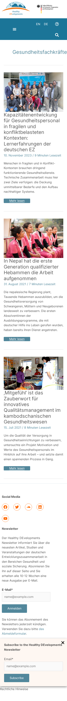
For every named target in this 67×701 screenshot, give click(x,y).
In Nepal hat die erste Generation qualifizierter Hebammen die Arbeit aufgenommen (31, 269)
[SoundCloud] (28, 507)
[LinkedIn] (40, 507)
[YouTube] (5, 518)
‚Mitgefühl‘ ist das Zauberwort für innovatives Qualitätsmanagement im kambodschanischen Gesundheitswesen (32, 407)
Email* (8, 659)
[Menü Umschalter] (14, 29)
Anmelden (14, 608)
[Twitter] (17, 507)
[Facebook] (5, 507)
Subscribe (17, 678)
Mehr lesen (19, 200)
